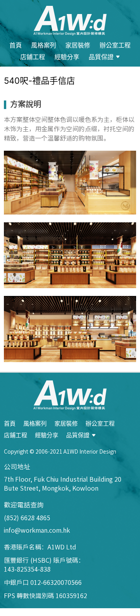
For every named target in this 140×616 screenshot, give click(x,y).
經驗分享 (66, 57)
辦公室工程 (115, 45)
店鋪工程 (32, 57)
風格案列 (43, 45)
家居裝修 (77, 45)
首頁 (15, 45)
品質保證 (101, 57)
